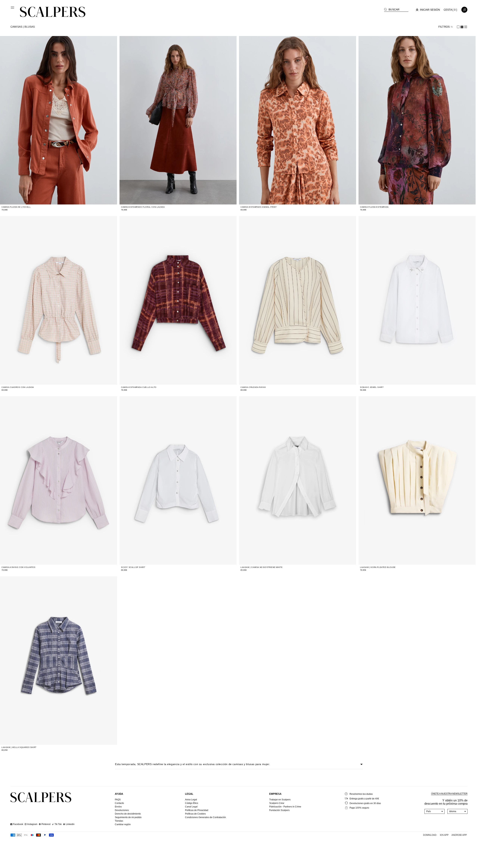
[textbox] (434, 811)
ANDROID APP (459, 835)
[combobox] (434, 811)
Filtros (444, 26)
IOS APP (444, 835)
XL (71, 199)
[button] (12, 9)
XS (47, 199)
